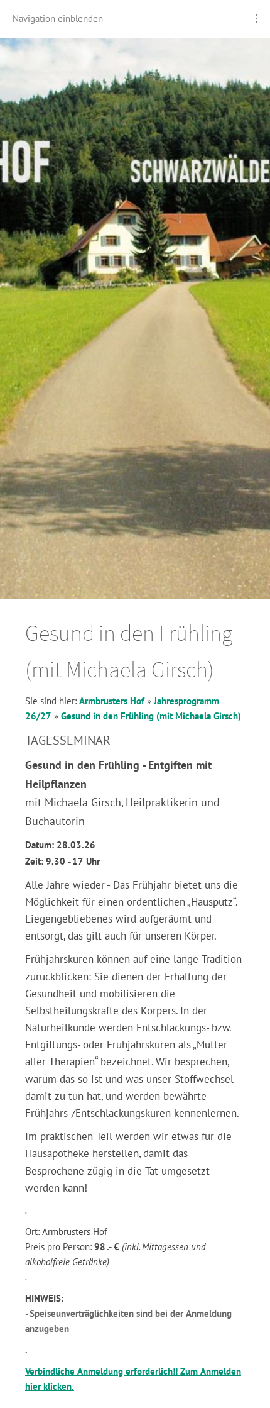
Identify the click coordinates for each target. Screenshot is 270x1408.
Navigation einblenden (58, 19)
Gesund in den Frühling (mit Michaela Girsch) (151, 716)
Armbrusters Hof (111, 701)
